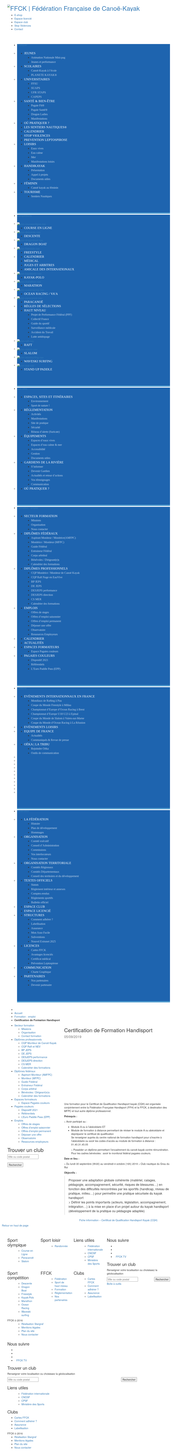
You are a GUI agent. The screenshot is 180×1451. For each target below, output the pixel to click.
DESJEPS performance (34, 1057)
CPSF (91, 1256)
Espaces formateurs (25, 1099)
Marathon (26, 1301)
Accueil (18, 1013)
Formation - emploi (25, 1016)
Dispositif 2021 (29, 1110)
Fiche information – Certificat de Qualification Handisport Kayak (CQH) (118, 1220)
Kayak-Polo (27, 1297)
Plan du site (27, 1331)
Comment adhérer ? (93, 1287)
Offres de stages (30, 1124)
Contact (18, 29)
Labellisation (95, 1296)
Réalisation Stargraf (32, 1324)
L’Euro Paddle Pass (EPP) (35, 1117)
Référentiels (28, 1113)
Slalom (25, 1261)
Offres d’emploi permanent (36, 1131)
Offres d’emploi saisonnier (35, 1127)
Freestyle (26, 1294)
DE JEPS (26, 1053)
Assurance (93, 1293)
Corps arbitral (29, 1088)
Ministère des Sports (94, 1261)
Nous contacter (29, 1334)
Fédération (61, 1279)
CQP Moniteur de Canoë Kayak (38, 1043)
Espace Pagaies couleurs (35, 1103)
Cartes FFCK (91, 1280)
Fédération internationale (95, 1247)
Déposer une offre (31, 1134)
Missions (26, 1029)
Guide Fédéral (29, 1081)
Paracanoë (27, 1257)
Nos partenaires (61, 1298)
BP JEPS (26, 1050)
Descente (26, 1283)
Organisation (28, 1032)
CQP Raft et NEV (30, 1046)
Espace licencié (23, 18)
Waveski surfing (26, 1313)
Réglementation (63, 1293)
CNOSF (92, 1253)
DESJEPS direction (32, 1060)
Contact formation (31, 1036)
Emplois (18, 1120)
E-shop (18, 15)
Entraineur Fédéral (31, 1085)
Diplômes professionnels (28, 1039)
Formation (60, 1289)
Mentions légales (30, 1327)
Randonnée (61, 1246)
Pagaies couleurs (24, 1106)
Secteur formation (24, 1025)
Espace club (21, 22)
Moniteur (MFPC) (31, 1078)
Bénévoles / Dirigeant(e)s (35, 1092)
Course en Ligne (27, 1252)
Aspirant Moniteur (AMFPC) (36, 1074)
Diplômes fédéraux (24, 1071)
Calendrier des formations (35, 1067)
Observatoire (28, 1138)
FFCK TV (121, 1256)
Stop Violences (22, 25)
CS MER (26, 1064)
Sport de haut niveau (61, 1284)
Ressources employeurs (34, 1141)
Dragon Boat (25, 1288)
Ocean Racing (25, 1306)
